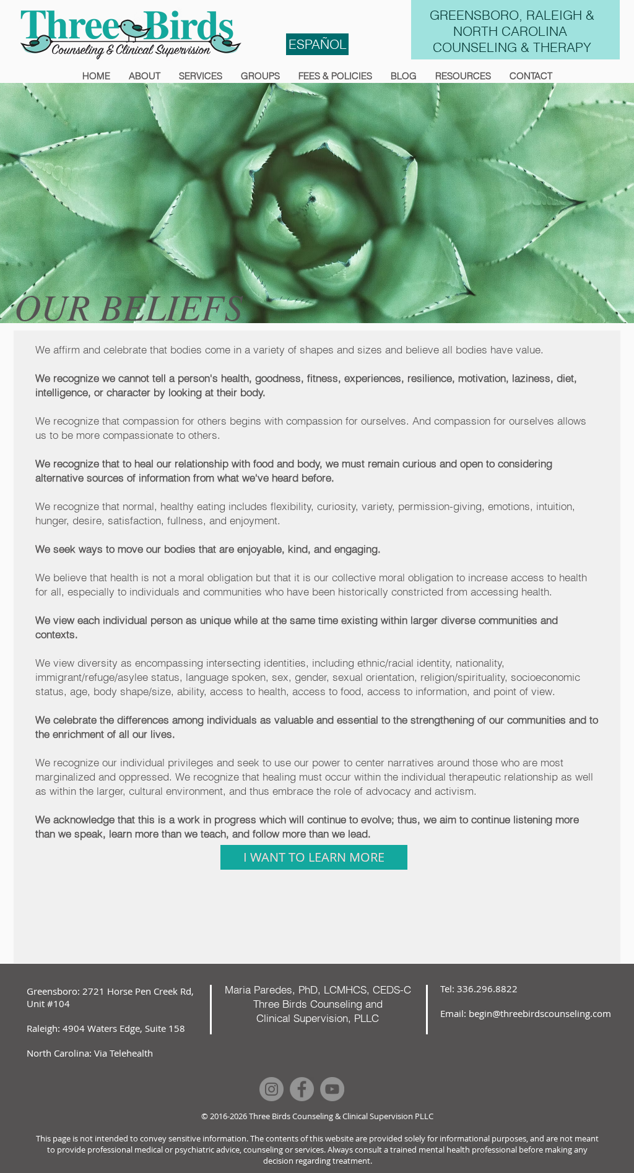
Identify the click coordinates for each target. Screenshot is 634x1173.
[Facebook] (302, 1089)
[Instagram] (271, 1089)
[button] (144, 76)
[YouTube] (332, 1089)
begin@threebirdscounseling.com (540, 1013)
